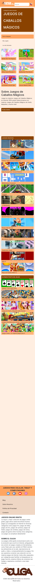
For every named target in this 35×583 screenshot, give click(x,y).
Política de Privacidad (10, 508)
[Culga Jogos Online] (17, 571)
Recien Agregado (7, 36)
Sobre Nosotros (8, 504)
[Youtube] (20, 493)
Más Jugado (5, 40)
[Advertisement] (17, 123)
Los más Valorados (7, 45)
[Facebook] (14, 493)
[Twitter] (8, 493)
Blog (4, 500)
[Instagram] (26, 493)
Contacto (6, 512)
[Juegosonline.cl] (8, 3)
